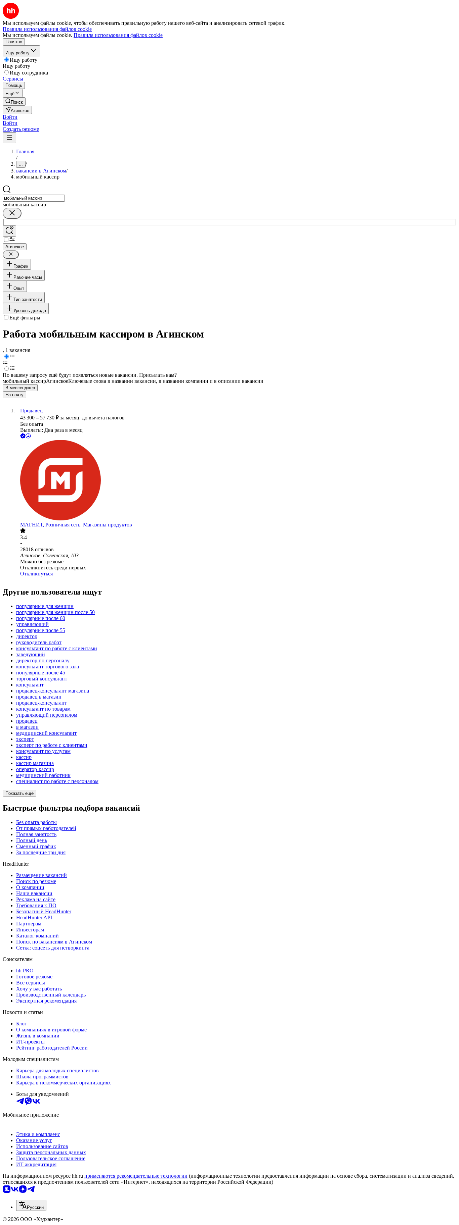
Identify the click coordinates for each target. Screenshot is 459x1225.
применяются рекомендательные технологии (135, 1176)
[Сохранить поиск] (9, 231)
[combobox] (34, 198)
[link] (14, 101)
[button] (10, 117)
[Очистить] (12, 213)
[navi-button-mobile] (9, 137)
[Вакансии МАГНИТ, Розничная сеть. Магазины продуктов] (236, 481)
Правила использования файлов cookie (118, 35)
